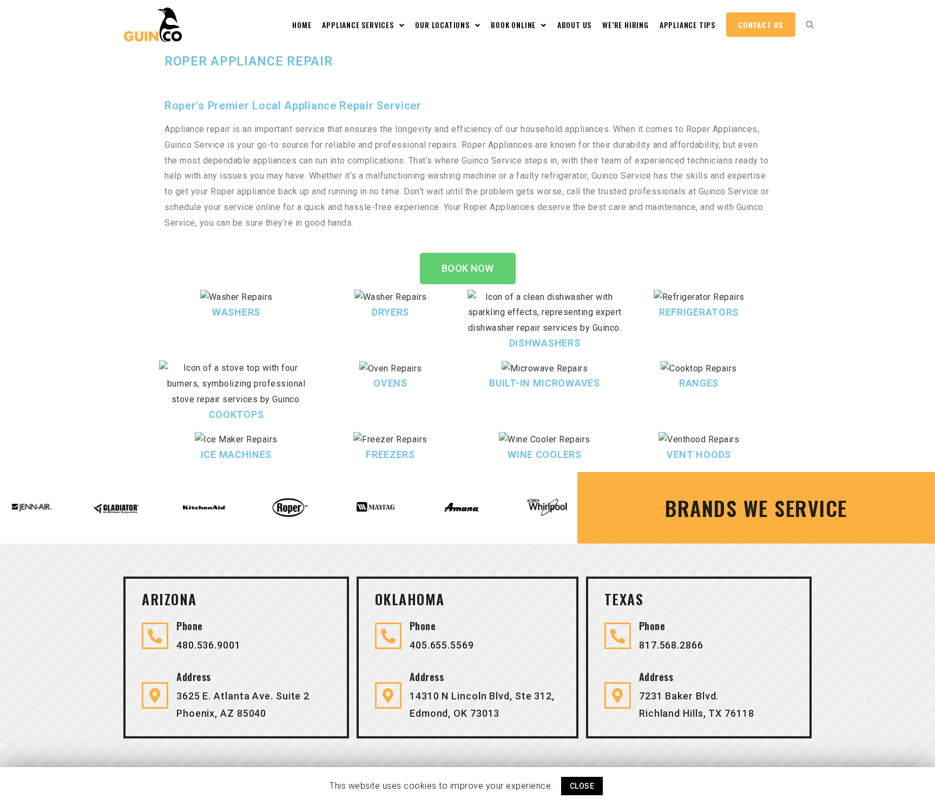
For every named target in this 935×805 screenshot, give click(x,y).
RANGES (699, 383)
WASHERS (236, 312)
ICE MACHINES (236, 454)
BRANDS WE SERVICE (756, 508)
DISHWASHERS (545, 343)
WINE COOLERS (544, 454)
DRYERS (390, 312)
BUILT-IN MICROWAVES (544, 383)
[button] (468, 268)
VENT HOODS (699, 454)
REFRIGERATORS (699, 312)
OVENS (390, 383)
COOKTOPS (236, 414)
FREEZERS (390, 454)
